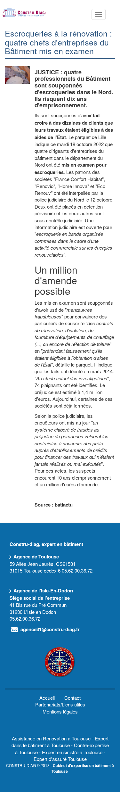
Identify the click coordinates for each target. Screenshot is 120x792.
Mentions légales (60, 711)
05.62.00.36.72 (77, 570)
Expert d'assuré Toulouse (60, 758)
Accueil (47, 697)
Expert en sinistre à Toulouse (72, 752)
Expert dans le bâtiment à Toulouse (60, 741)
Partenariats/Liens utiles (60, 704)
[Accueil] (24, 12)
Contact (72, 697)
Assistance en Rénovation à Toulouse (51, 738)
